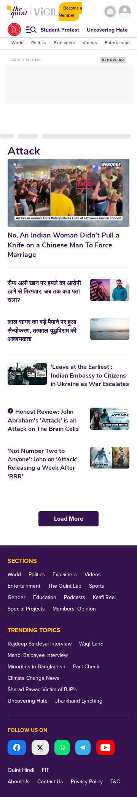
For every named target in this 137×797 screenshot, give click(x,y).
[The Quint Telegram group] (83, 748)
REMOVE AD (113, 60)
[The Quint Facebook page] (17, 748)
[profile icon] (124, 11)
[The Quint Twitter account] (40, 748)
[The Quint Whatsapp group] (62, 748)
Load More (68, 519)
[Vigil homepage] (46, 15)
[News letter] (110, 11)
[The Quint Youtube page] (105, 748)
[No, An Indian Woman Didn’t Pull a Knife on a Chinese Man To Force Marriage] (68, 193)
